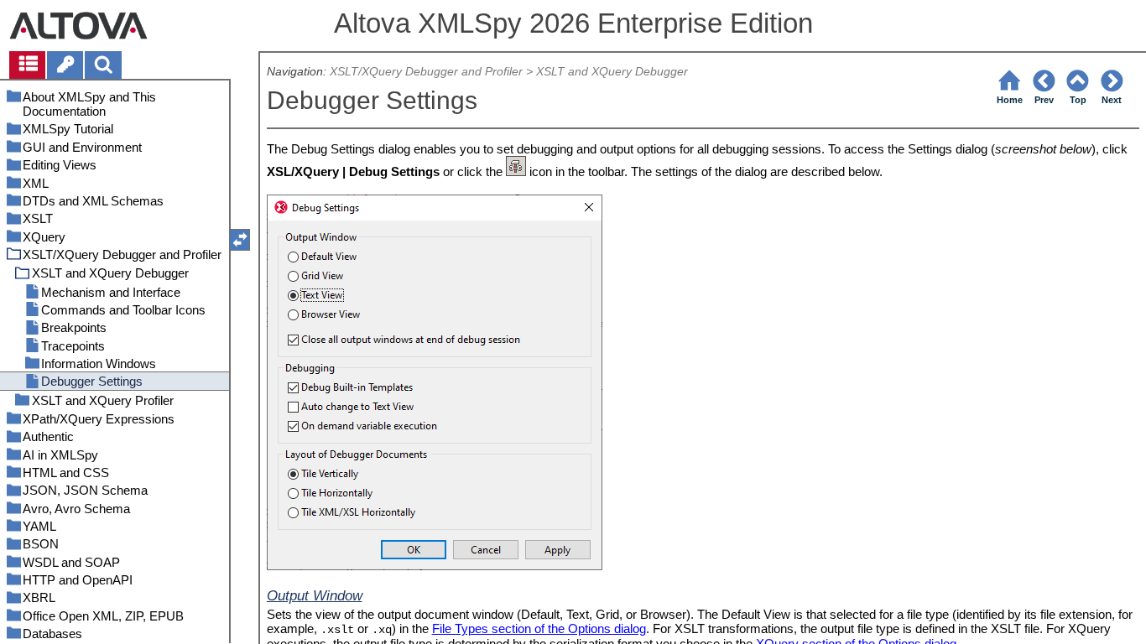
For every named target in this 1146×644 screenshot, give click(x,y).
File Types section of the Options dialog (539, 628)
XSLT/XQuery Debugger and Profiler (426, 71)
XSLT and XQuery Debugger (612, 71)
